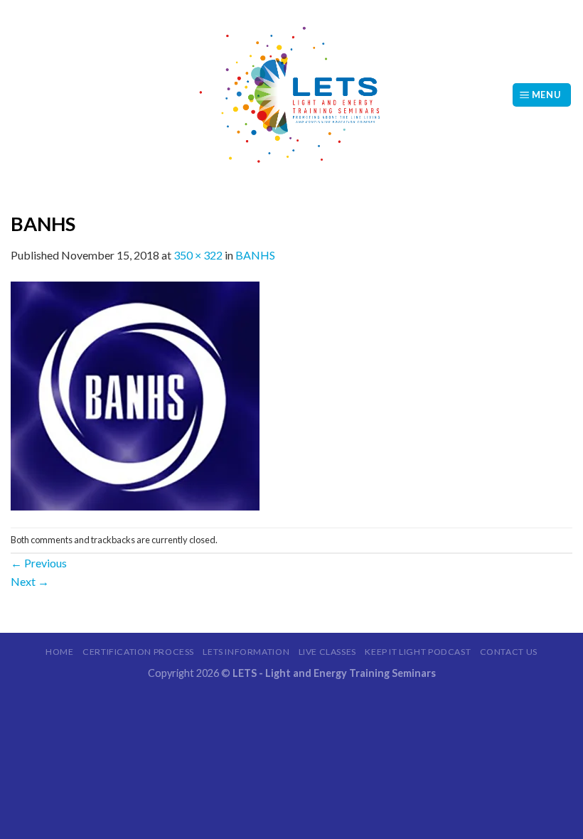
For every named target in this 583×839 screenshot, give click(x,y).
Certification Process (138, 651)
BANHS (255, 255)
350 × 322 (198, 255)
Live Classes (327, 651)
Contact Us (508, 651)
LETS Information (246, 651)
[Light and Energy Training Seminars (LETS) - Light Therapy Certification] (291, 95)
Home (59, 651)
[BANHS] (135, 394)
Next (30, 581)
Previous (39, 563)
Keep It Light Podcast (418, 651)
